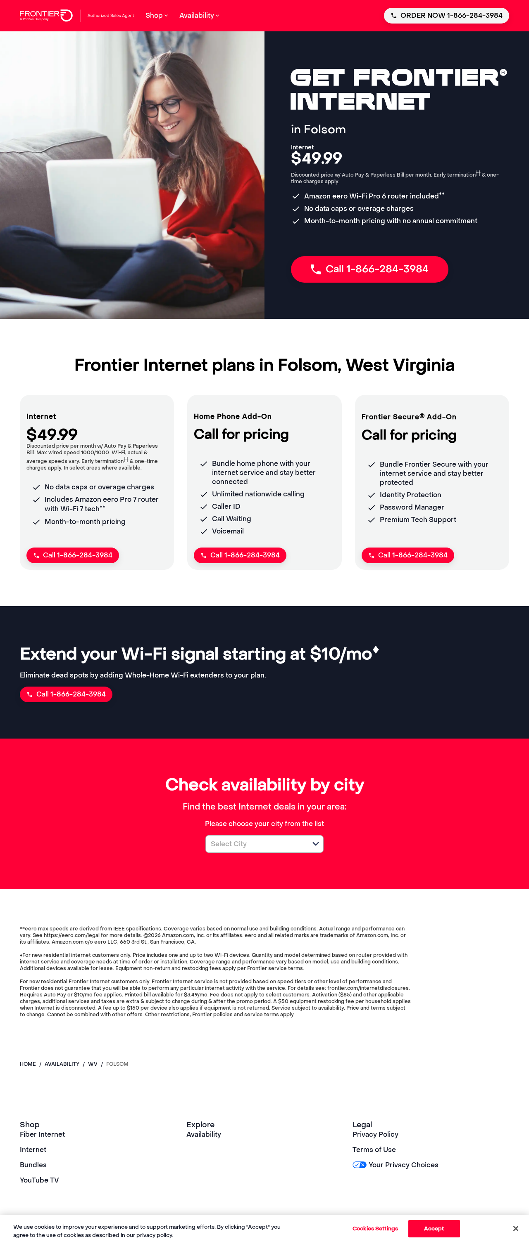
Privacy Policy (375, 1134)
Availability (203, 1134)
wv (93, 1064)
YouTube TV (39, 1180)
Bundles (33, 1165)
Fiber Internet (42, 1134)
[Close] (516, 1228)
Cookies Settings (375, 1228)
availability (62, 1064)
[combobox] (255, 844)
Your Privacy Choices (403, 1165)
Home (28, 1064)
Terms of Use (374, 1149)
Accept (434, 1228)
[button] (315, 844)
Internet (33, 1149)
